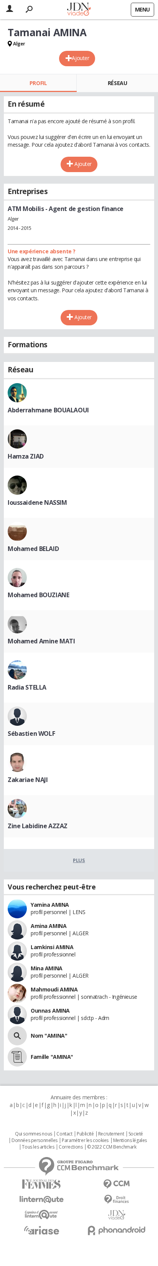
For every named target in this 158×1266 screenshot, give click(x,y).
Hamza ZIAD (26, 456)
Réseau (117, 83)
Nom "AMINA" (49, 1035)
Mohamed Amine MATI (41, 641)
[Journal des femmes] (41, 1184)
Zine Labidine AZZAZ (37, 826)
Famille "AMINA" (52, 1056)
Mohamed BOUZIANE (38, 595)
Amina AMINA (48, 925)
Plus (79, 860)
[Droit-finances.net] (116, 1199)
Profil (38, 83)
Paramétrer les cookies (85, 1140)
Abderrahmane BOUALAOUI (48, 410)
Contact (64, 1134)
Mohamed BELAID (33, 548)
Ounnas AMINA (50, 1010)
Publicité (85, 1134)
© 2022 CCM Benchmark (112, 1147)
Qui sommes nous (33, 1134)
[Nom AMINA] (17, 1035)
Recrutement (111, 1134)
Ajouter (80, 58)
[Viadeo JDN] (116, 1215)
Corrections (70, 1147)
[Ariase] (41, 1230)
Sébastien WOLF (31, 733)
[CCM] (116, 1184)
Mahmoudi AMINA (54, 989)
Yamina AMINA (50, 904)
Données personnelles (35, 1140)
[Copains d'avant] (41, 1214)
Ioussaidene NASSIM (37, 502)
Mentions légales (130, 1140)
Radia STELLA (27, 687)
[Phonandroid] (116, 1230)
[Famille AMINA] (17, 1057)
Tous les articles (38, 1147)
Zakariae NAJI (28, 779)
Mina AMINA (47, 968)
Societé (135, 1134)
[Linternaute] (41, 1199)
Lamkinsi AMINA (52, 947)
